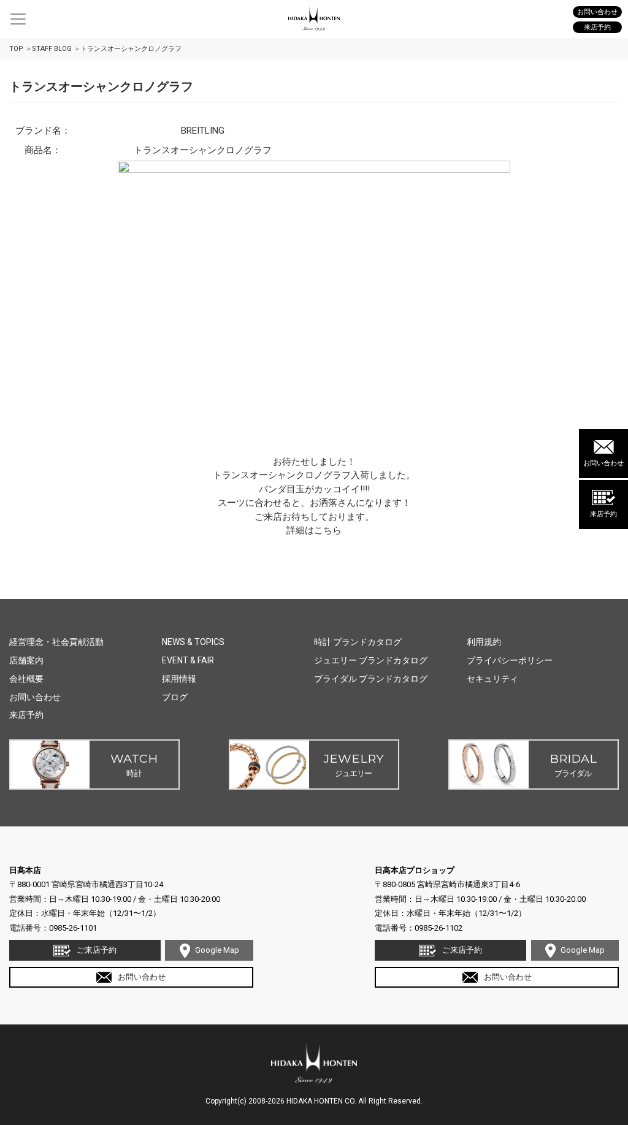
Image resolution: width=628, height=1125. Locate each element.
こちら (328, 530)
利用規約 (484, 642)
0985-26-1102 (438, 927)
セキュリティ (492, 679)
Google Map (217, 950)
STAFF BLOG (52, 49)
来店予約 (603, 514)
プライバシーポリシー (510, 660)
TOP (16, 49)
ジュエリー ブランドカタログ (370, 660)
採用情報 (179, 679)
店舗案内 (26, 660)
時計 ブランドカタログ (358, 642)
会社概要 (26, 679)
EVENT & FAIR (188, 660)
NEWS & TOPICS (193, 642)
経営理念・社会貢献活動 (56, 642)
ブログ (175, 697)
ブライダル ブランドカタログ (370, 679)
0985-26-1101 (73, 927)
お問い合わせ (603, 463)
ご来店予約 (97, 950)
